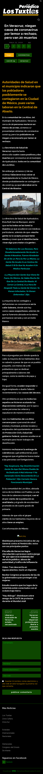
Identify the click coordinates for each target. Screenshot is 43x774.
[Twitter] (18, 46)
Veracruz (24, 61)
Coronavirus (24, 55)
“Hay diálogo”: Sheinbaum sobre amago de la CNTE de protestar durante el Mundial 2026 (18, 598)
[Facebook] (13, 46)
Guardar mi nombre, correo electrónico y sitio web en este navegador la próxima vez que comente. (20, 683)
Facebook (9, 762)
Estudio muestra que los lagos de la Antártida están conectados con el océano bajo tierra (19, 588)
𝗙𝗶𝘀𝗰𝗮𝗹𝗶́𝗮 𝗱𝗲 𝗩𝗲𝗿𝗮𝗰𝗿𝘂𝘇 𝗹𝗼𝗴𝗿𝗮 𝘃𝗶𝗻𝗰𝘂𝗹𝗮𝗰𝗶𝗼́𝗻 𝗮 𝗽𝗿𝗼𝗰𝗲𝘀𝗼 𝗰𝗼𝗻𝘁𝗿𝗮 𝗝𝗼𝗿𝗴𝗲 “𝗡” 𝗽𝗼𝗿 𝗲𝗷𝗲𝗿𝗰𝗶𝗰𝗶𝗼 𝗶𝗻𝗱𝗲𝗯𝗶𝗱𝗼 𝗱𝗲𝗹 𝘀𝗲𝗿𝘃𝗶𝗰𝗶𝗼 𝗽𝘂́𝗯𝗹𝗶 (21, 556)
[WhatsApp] (29, 46)
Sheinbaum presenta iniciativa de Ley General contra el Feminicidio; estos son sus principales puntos (20, 543)
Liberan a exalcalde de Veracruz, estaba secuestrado (11, 620)
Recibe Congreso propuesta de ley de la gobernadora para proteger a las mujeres (21, 577)
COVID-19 (11, 61)
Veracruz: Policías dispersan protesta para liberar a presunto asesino (31, 622)
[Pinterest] (24, 46)
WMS (14, 771)
